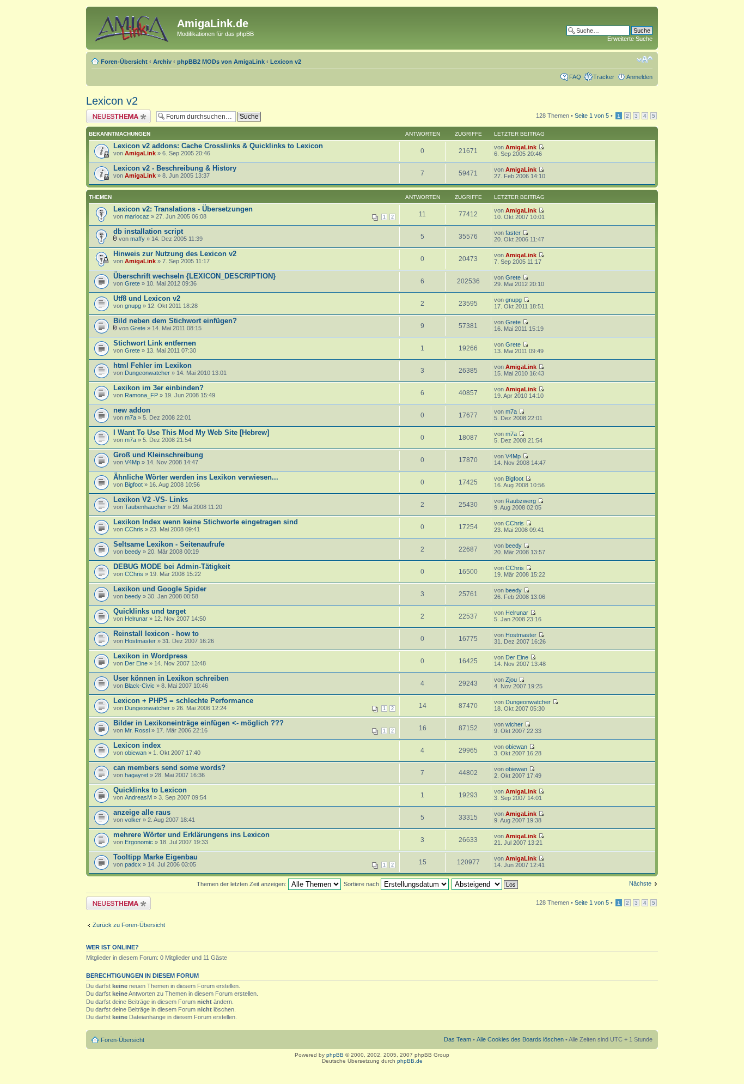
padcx (133, 864)
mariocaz (137, 216)
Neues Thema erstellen (117, 113)
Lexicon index (137, 745)
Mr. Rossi (137, 730)
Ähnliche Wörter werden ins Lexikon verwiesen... (195, 477)
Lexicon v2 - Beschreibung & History (174, 168)
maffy (137, 238)
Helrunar (136, 618)
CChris (134, 529)
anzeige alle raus (141, 812)
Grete (132, 283)
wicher (514, 724)
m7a (130, 417)
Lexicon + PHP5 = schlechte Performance (183, 701)
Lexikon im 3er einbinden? (158, 388)
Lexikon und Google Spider (159, 589)
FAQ (575, 77)
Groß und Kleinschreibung (158, 455)
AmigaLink (140, 153)
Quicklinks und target (149, 611)
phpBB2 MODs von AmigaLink (221, 61)
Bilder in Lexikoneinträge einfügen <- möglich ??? (198, 723)
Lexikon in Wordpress (150, 656)
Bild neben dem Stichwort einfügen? (175, 321)
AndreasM (138, 797)
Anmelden (639, 77)
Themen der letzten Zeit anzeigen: (242, 884)
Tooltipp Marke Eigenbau (155, 857)
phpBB (335, 1055)
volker (133, 819)
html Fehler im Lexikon (152, 365)
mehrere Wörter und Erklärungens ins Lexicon (191, 835)
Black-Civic (140, 685)
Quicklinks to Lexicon (150, 790)
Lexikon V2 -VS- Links (150, 499)
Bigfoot (134, 484)
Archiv (162, 61)
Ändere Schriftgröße (644, 59)
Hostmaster (140, 641)
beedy (133, 551)
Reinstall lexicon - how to (156, 633)
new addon (131, 410)
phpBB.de (410, 1061)
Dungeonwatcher (147, 373)
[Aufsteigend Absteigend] (485, 884)
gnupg (133, 305)
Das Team (457, 1039)
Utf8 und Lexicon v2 (146, 298)
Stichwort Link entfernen (154, 343)
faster (513, 232)
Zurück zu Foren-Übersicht (129, 925)
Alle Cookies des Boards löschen (520, 1039)
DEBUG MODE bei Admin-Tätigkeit (171, 566)
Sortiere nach (362, 884)
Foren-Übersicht (124, 61)
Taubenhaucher (145, 507)
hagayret (136, 775)
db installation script (148, 231)
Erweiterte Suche (629, 38)
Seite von (592, 115)
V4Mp (132, 462)
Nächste (640, 883)
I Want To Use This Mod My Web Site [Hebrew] (191, 432)
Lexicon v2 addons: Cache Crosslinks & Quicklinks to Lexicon (218, 146)
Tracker (603, 77)
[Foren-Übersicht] (133, 26)
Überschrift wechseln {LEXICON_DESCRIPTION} (194, 276)
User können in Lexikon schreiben (171, 678)
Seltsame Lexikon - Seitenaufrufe (168, 544)
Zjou (511, 679)
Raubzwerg (520, 501)
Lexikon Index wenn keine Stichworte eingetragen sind (205, 522)
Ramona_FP (141, 395)
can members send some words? (169, 768)
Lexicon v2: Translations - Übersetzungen (183, 209)
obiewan (136, 752)
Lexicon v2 (285, 61)
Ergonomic (139, 842)
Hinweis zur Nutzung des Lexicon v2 (174, 254)
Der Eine (136, 663)
